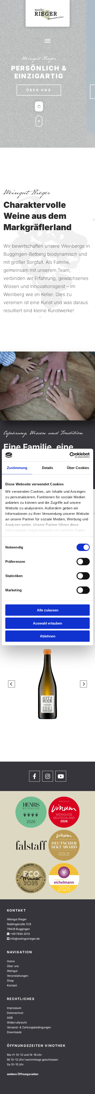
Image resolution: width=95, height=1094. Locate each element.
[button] (47, 92)
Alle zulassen (47, 610)
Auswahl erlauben (47, 623)
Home (11, 961)
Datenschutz (15, 1013)
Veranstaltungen (17, 975)
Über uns (13, 966)
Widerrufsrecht (17, 1022)
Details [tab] (47, 468)
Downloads (14, 1032)
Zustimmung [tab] (17, 468)
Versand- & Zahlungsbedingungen (29, 1027)
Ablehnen (47, 636)
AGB (10, 1017)
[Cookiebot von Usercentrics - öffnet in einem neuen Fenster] (69, 455)
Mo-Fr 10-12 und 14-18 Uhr (24, 1054)
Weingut (12, 971)
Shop (10, 980)
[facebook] (34, 776)
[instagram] (47, 776)
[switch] (83, 561)
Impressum (14, 1008)
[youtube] (61, 776)
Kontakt (12, 985)
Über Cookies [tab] (78, 468)
